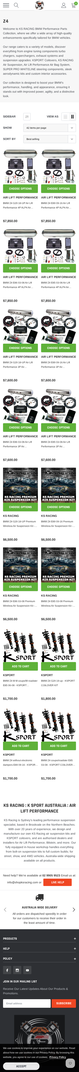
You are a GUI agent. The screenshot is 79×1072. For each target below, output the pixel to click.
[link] (9, 559)
